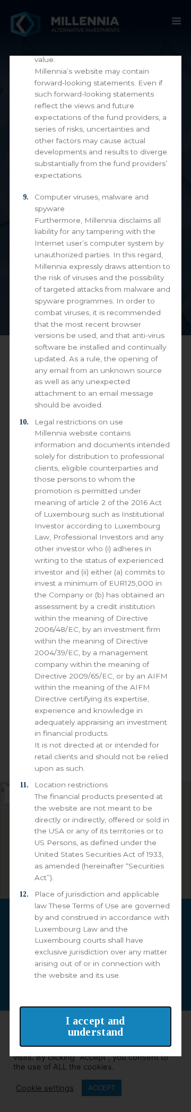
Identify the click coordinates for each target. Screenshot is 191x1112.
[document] (95, 556)
